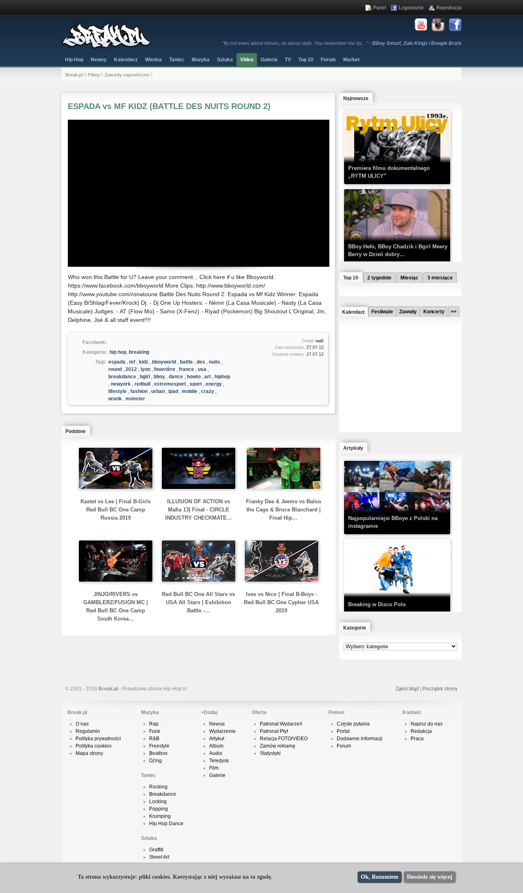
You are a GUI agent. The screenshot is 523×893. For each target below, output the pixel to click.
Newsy (99, 60)
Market (351, 60)
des (201, 362)
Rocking (158, 787)
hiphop (222, 377)
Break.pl (74, 74)
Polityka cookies (94, 746)
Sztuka (225, 60)
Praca (417, 738)
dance (176, 377)
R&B (154, 738)
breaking (139, 352)
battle (186, 362)
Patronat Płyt (274, 731)
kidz (143, 362)
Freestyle (159, 746)
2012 (131, 369)
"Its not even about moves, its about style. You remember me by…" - (342, 43)
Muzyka (201, 60)
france (186, 369)
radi (319, 340)
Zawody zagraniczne (127, 74)
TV (288, 60)
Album (216, 746)
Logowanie (411, 8)
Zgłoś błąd (407, 689)
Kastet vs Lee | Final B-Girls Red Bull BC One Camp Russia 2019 (115, 509)
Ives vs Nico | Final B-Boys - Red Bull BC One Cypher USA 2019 (281, 602)
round (115, 369)
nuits (214, 362)
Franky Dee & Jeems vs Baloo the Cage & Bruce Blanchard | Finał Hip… (283, 509)
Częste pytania (353, 724)
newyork (121, 384)
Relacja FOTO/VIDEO (284, 738)
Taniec (176, 60)
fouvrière (164, 369)
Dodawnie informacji (359, 738)
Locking (158, 801)
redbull (142, 384)
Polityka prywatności (98, 738)
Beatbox (158, 753)
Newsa (217, 724)
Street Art (159, 857)
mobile (189, 391)
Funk (154, 731)
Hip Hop (74, 60)
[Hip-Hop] (106, 47)
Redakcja (421, 731)
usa (202, 369)
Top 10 (305, 60)
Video (246, 60)
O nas (82, 724)
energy (214, 384)
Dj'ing (155, 761)
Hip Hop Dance (166, 823)
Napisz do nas (427, 724)
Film (214, 768)
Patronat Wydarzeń (281, 724)
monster (135, 399)
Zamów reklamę (277, 746)
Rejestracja (449, 8)
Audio (215, 753)
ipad (173, 391)
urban (158, 391)
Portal (343, 731)
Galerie (217, 775)
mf (132, 362)
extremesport (170, 384)
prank (115, 399)
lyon (145, 369)
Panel (379, 8)
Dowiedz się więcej (429, 877)
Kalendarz (126, 60)
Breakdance (162, 794)
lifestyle (117, 391)
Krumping (160, 816)
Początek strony (440, 689)
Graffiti (156, 850)
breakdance (122, 377)
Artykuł (216, 738)
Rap (154, 724)
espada (116, 362)
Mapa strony (89, 753)
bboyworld (164, 362)
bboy (159, 377)
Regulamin (88, 731)
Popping (158, 809)
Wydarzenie (222, 731)
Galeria (269, 60)
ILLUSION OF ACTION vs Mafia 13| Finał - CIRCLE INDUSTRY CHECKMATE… (198, 509)
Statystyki (270, 753)
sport (196, 384)
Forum (344, 746)
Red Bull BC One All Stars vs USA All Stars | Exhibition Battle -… (198, 602)
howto (194, 377)
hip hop (118, 352)
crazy (207, 391)
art (207, 377)
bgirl (145, 377)
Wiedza (153, 60)
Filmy (94, 74)
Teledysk (219, 761)
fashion (139, 391)
